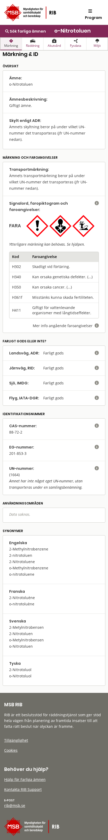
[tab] (11, 44)
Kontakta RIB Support (23, 789)
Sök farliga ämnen (27, 31)
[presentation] (11, 44)
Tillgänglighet (16, 740)
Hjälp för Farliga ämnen (25, 779)
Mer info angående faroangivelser (66, 325)
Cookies (11, 750)
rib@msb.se (14, 805)
